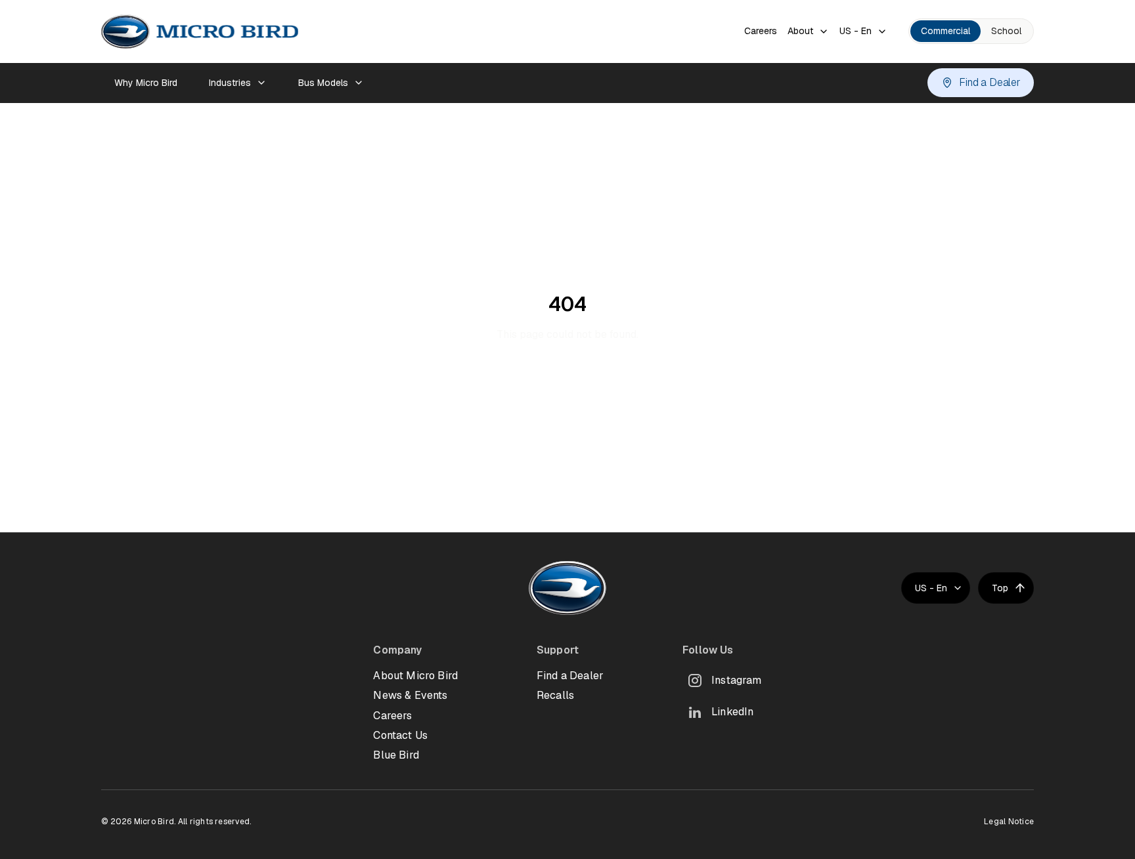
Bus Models (323, 83)
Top (1000, 588)
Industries (230, 83)
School (1006, 31)
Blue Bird (395, 755)
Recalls (555, 695)
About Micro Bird (415, 675)
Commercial (945, 31)
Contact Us (400, 735)
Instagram (736, 680)
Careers (760, 31)
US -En (855, 31)
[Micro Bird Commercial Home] (199, 31)
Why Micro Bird (145, 83)
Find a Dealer (990, 82)
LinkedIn (732, 712)
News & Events (410, 695)
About (800, 31)
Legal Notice (1009, 821)
